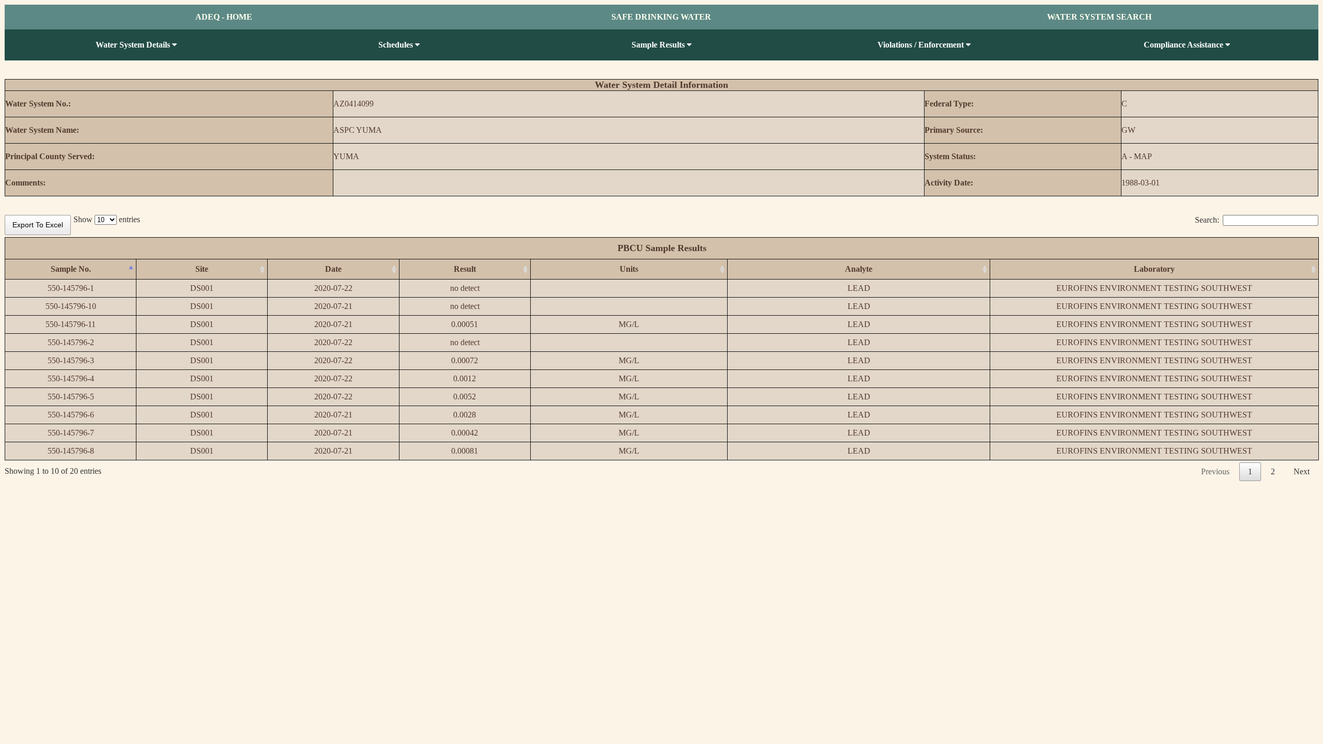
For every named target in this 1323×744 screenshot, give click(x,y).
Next (1302, 471)
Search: (1207, 219)
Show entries (106, 219)
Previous (1215, 471)
